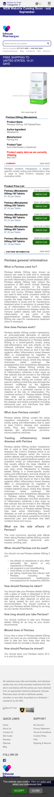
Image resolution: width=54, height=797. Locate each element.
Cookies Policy (40, 736)
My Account (38, 725)
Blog (22, 51)
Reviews (7, 740)
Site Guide (7, 736)
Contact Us (30, 51)
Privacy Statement (41, 729)
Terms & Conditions (42, 732)
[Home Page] (11, 772)
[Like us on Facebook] (4, 760)
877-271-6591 (23, 48)
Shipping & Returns (42, 743)
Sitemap (6, 743)
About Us (46, 51)
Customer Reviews (10, 51)
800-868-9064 (37, 48)
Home (5, 725)
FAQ (39, 51)
